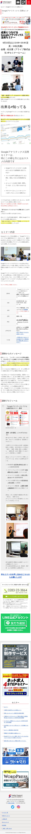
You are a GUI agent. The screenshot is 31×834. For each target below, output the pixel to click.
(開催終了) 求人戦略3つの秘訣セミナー (12, 733)
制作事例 (4, 825)
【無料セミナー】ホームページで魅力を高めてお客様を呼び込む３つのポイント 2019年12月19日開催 (16, 717)
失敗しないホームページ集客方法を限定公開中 (14, 713)
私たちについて (5, 822)
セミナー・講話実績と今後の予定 (11, 730)
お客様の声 (4, 819)
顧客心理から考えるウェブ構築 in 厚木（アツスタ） (15, 740)
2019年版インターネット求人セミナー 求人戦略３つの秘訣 (16, 726)
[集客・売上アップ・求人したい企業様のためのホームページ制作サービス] (15, 656)
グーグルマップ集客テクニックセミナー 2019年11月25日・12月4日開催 (16, 721)
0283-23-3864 (11, 803)
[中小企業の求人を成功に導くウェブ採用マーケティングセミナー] (15, 685)
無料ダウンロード (6, 815)
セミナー (15, 703)
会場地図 (25, 309)
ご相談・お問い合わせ (7, 828)
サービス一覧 (5, 812)
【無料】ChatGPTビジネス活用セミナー (12, 710)
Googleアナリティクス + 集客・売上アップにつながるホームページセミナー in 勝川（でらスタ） (16, 737)
